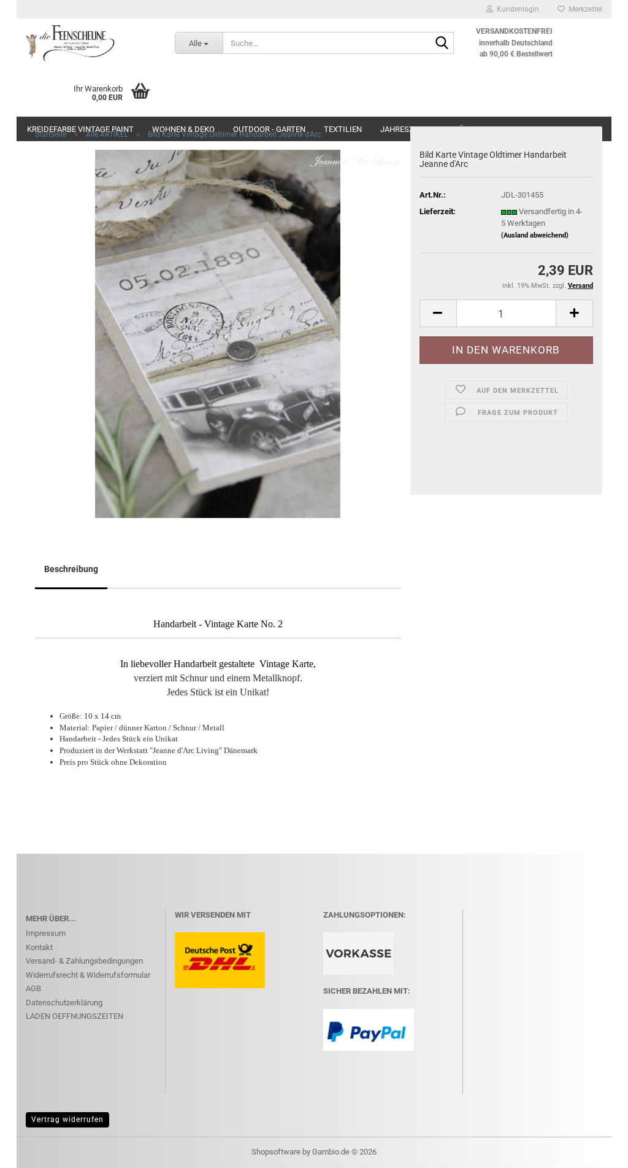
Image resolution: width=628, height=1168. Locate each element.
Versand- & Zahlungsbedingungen (84, 960)
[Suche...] (442, 44)
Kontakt (39, 947)
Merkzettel (583, 9)
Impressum (46, 933)
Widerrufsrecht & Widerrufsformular (88, 975)
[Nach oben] (594, 1150)
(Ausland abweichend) (535, 235)
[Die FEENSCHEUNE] (91, 43)
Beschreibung (71, 569)
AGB (33, 988)
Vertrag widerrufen (67, 1119)
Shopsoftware (276, 1151)
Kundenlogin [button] (516, 9)
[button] (437, 313)
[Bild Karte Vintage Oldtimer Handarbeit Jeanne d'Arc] (217, 333)
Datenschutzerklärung (64, 1002)
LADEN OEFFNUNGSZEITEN (74, 1016)
